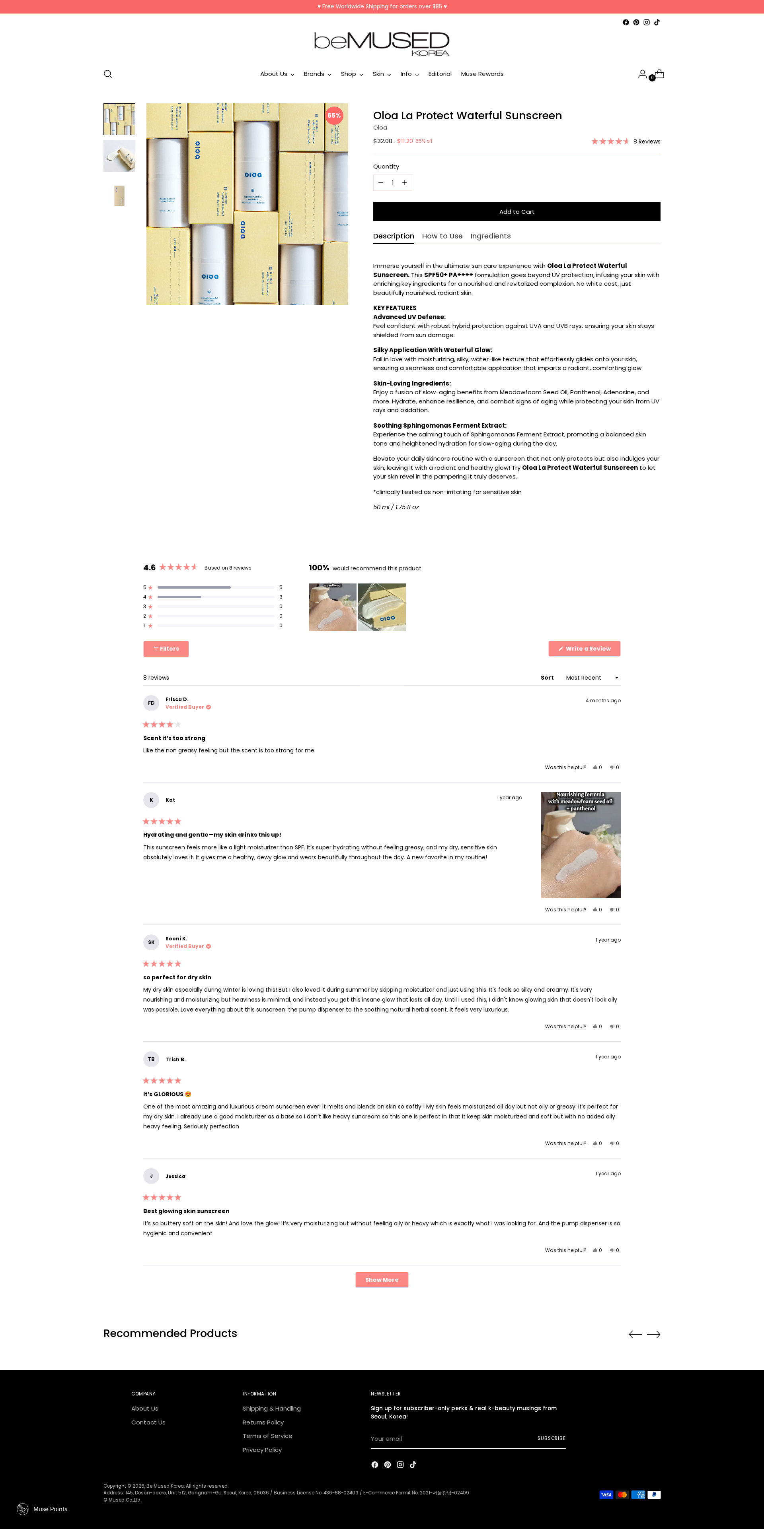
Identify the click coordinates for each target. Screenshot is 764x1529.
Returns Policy (263, 1422)
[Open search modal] (108, 74)
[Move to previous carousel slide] (635, 1334)
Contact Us (148, 1422)
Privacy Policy (262, 1450)
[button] (626, 141)
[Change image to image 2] (119, 156)
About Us (144, 1408)
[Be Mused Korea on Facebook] (626, 22)
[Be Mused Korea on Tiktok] (657, 22)
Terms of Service (267, 1436)
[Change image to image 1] (119, 119)
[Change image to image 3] (119, 192)
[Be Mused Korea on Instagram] (646, 22)
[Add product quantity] (381, 182)
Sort (548, 678)
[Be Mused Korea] (382, 44)
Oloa (380, 127)
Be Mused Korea (165, 1486)
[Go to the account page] (639, 74)
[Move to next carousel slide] (654, 1334)
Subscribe (552, 1438)
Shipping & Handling (272, 1408)
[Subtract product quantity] (405, 182)
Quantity (386, 166)
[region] (358, 607)
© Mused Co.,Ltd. (122, 1500)
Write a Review (593, 650)
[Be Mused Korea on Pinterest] (636, 22)
